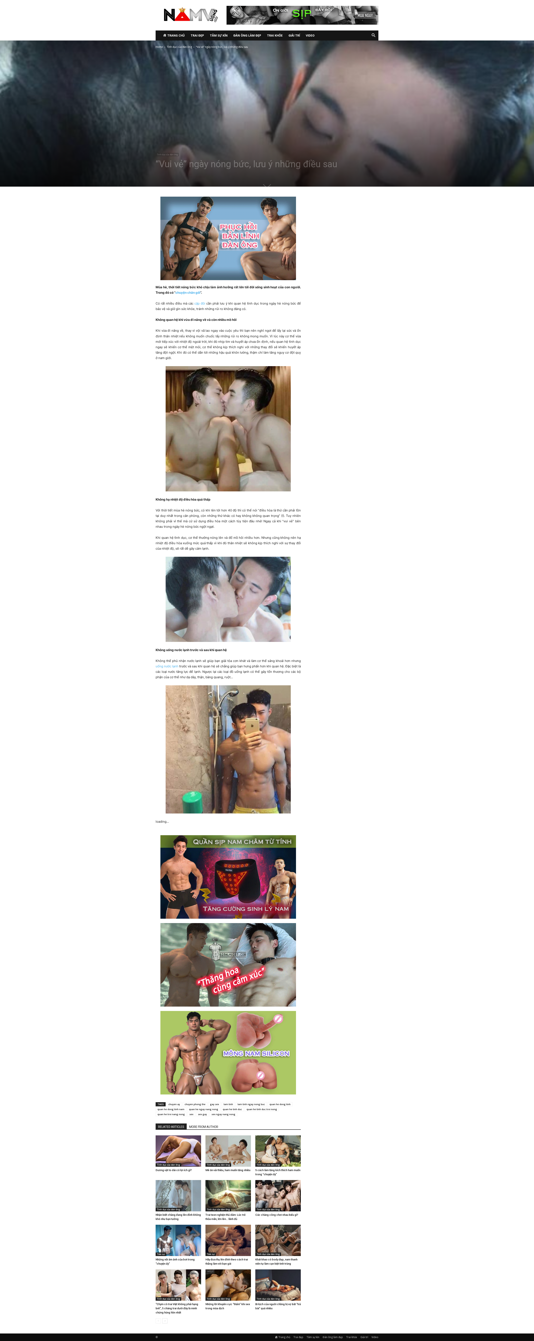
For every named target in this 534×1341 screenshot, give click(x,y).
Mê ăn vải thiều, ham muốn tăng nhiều (227, 1170)
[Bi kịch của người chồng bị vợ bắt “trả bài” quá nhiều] (278, 1285)
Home (159, 47)
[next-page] (165, 1320)
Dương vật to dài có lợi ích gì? (174, 1170)
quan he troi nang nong (171, 1114)
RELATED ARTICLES (171, 1126)
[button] (373, 36)
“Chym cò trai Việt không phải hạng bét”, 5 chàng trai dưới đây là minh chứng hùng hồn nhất (177, 1308)
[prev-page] (158, 1320)
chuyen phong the (195, 1104)
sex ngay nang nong (223, 1114)
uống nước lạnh (167, 666)
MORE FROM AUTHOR (203, 1126)
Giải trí (294, 35)
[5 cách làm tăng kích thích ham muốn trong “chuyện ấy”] (278, 1151)
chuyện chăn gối (187, 293)
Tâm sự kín (219, 35)
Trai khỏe (275, 35)
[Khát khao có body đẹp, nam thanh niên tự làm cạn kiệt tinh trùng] (278, 1240)
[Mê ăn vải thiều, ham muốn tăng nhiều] (228, 1151)
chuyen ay (174, 1104)
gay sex (214, 1104)
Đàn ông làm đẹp (247, 35)
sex (191, 1114)
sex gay (202, 1114)
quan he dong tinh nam (170, 1109)
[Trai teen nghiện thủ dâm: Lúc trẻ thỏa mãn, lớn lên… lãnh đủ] (228, 1195)
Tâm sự (161, 1254)
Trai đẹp (197, 35)
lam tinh (228, 1104)
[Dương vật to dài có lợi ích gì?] (178, 1151)
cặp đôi (199, 303)
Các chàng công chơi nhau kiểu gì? (276, 1214)
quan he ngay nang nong (203, 1109)
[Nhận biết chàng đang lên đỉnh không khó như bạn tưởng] (178, 1195)
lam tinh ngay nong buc (251, 1104)
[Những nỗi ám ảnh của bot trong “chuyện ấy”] (178, 1240)
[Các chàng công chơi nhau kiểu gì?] (278, 1195)
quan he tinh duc (232, 1109)
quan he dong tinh (280, 1104)
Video (310, 35)
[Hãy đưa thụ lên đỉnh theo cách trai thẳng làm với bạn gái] (228, 1240)
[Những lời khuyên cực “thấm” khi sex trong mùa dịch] (228, 1285)
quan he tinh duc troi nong (262, 1109)
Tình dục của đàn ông (179, 47)
